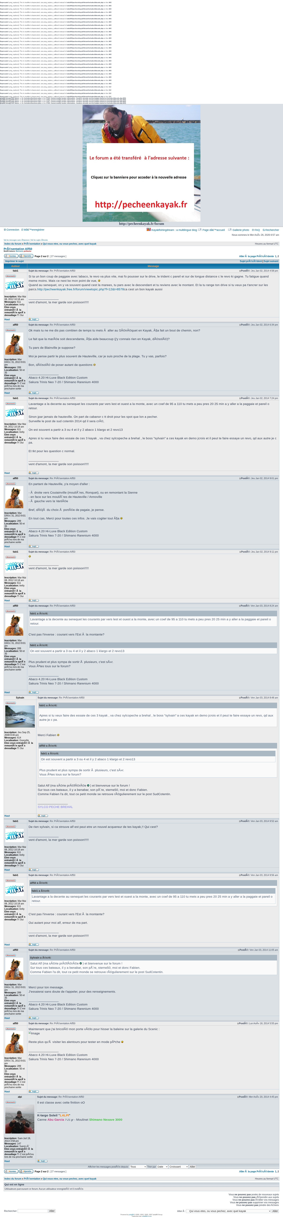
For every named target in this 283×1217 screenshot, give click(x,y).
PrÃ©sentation (32, 244)
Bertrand (19, 251)
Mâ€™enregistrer (33, 229)
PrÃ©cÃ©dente (265, 256)
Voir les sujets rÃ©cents (39, 240)
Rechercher (272, 230)
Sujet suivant (271, 261)
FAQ (257, 230)
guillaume (27, 251)
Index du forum (12, 244)
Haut (7, 319)
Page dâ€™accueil (214, 230)
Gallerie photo (241, 230)
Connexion (12, 229)
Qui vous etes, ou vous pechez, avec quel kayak (69, 244)
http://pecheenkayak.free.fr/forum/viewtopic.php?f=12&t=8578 (80, 289)
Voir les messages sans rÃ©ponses (16, 240)
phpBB (131, 1214)
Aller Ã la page (247, 256)
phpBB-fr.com (147, 1216)
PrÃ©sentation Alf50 (18, 248)
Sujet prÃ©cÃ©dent (251, 261)
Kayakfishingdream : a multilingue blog (174, 230)
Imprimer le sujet (14, 261)
